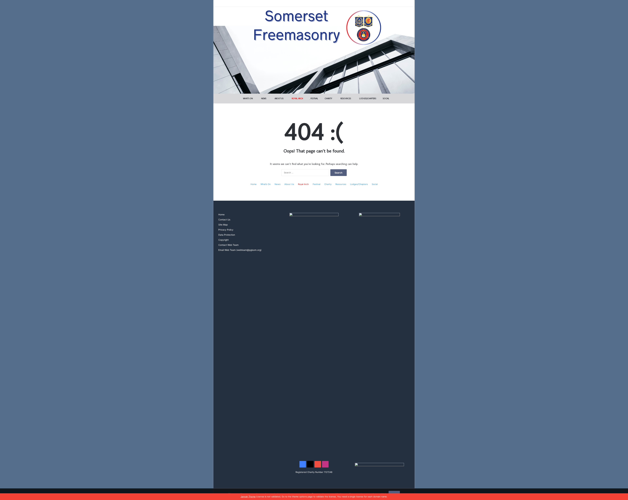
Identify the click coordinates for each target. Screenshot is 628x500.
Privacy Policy (225, 229)
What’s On (248, 98)
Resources (345, 98)
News (263, 98)
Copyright (223, 240)
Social (385, 98)
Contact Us (224, 219)
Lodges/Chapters (367, 98)
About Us (278, 98)
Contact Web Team (228, 245)
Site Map (223, 224)
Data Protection (226, 234)
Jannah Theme (248, 496)
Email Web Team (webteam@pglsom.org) (240, 250)
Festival (314, 98)
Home (254, 184)
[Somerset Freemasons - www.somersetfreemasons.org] (314, 18)
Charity (328, 98)
